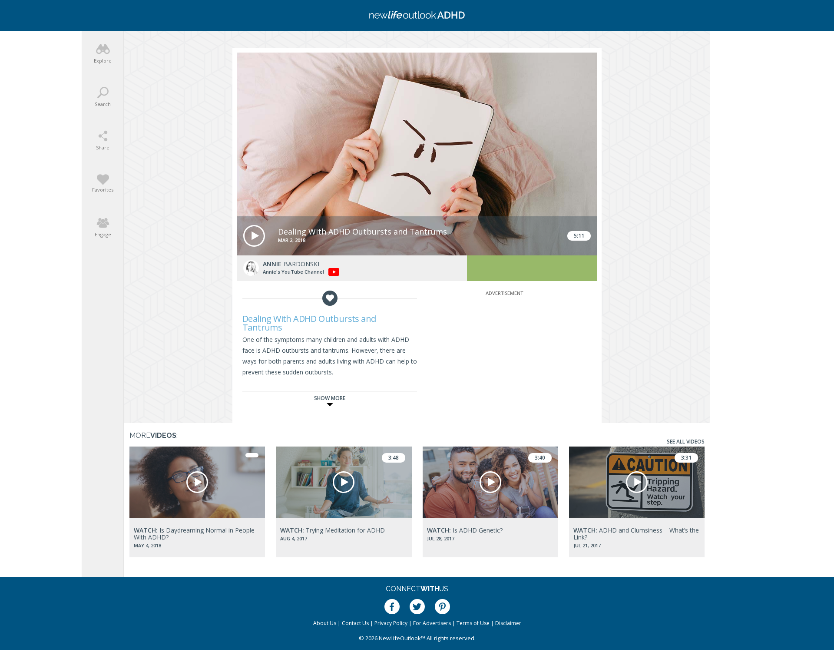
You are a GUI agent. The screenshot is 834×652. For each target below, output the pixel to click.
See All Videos (686, 441)
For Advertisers (432, 623)
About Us (324, 623)
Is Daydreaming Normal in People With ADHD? (194, 533)
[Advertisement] (504, 352)
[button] (254, 236)
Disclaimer (508, 623)
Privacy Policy (390, 623)
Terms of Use (473, 623)
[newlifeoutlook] (417, 15)
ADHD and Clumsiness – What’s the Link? (636, 533)
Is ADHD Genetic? (465, 530)
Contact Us (355, 623)
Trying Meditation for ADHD (332, 530)
